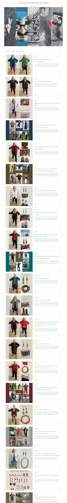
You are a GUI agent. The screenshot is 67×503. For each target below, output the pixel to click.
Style (13, 51)
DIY (17, 51)
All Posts (8, 51)
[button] (59, 51)
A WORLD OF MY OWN (34, 2)
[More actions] (59, 56)
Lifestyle (22, 51)
